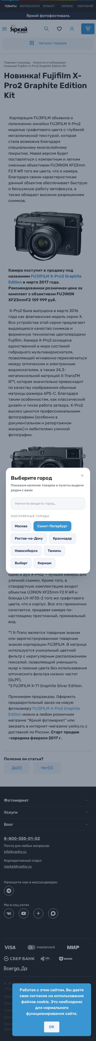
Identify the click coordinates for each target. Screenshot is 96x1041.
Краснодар (62, 538)
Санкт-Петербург (52, 526)
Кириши (44, 563)
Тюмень (54, 551)
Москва (21, 526)
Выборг (21, 563)
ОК (51, 1026)
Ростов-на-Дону (29, 538)
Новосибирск (26, 551)
